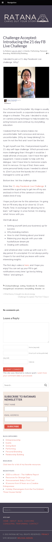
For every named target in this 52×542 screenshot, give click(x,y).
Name (34, 347)
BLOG (20, 521)
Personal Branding (14, 451)
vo (43, 288)
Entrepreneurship (13, 440)
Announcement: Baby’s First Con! (20, 480)
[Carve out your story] (26, 22)
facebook (30, 286)
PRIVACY (45, 534)
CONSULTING (9, 524)
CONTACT (33, 524)
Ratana (8, 51)
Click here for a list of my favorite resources (22, 464)
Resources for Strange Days (18, 477)
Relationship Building (19, 53)
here (27, 265)
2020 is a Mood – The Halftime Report (22, 474)
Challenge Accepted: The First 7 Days (33, 297)
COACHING (29, 521)
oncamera (19, 288)
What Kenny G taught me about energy (19, 294)
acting (22, 286)
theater (38, 288)
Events (27, 51)
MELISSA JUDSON (25, 538)
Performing (35, 51)
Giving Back (11, 446)
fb (36, 286)
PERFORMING (22, 524)
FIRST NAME (9, 404)
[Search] (45, 385)
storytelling (29, 288)
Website (31, 362)
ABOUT (13, 521)
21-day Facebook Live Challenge (28, 186)
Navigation (11, 2)
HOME (5, 521)
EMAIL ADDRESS (11, 415)
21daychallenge (12, 286)
